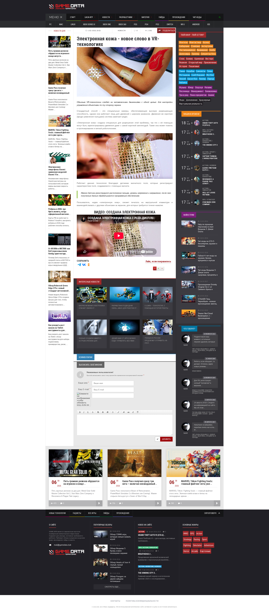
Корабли (190, 71)
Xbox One (107, 24)
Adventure (209, 545)
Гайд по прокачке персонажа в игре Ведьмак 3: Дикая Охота (205, 228)
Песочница (184, 91)
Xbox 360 (122, 24)
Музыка (182, 87)
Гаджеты (77, 513)
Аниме (211, 95)
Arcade (195, 551)
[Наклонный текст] (84, 412)
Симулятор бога (208, 53)
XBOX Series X (89, 24)
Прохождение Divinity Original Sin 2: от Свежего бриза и (207, 287)
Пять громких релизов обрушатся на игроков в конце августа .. (58, 53)
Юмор (190, 87)
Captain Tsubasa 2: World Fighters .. (209, 158)
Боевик (189, 58)
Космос (206, 42)
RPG (192, 533)
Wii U (183, 24)
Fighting (187, 545)
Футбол (210, 75)
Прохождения (178, 17)
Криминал (199, 58)
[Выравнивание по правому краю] (107, 412)
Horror (186, 551)
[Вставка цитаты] (128, 412)
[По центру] (102, 412)
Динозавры (184, 53)
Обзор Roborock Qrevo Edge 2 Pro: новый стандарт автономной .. (59, 288)
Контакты (115, 601)
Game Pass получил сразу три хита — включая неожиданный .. (139, 482)
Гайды (162, 17)
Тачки (209, 71)
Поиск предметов (198, 95)
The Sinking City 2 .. (147, 573)
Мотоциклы (184, 75)
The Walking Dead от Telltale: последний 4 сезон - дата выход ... (203, 413)
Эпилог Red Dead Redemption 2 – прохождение (205, 315)
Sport (204, 539)
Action (199, 533)
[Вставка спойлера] (137, 412)
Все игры (92, 513)
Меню (54, 17)
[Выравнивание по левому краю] (98, 412)
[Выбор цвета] (118, 412)
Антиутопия (207, 46)
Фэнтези (183, 42)
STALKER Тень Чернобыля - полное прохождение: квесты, (207, 301)
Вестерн (209, 58)
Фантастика (195, 42)
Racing (197, 539)
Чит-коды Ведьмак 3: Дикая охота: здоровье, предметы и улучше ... (204, 350)
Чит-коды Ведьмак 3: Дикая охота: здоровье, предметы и (208, 272)
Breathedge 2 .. (208, 134)
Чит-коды (197, 17)
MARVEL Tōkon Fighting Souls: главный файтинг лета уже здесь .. (59, 132)
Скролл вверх (210, 513)
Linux (73, 24)
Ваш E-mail (84, 389)
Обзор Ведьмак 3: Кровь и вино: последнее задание (118, 550)
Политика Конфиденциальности (142, 601)
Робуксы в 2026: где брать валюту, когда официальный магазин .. (59, 211)
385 (172, 503)
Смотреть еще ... (112, 587)
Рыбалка (183, 82)
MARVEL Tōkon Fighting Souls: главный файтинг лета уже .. (197, 482)
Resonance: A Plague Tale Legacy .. (208, 181)
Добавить (166, 439)
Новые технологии (57, 513)
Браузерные (204, 100)
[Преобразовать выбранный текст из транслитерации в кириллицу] (133, 412)
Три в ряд (183, 95)
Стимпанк (195, 46)
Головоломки (211, 91)
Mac (61, 24)
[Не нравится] (162, 268)
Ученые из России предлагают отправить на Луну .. (156, 340)
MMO (186, 533)
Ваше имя (83, 383)
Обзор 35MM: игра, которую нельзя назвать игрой (120, 536)
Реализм (183, 62)
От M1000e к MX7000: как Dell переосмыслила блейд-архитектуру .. (59, 251)
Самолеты (200, 71)
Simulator (197, 545)
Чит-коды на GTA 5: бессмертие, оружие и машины (207, 243)
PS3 (157, 24)
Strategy (187, 539)
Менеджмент (197, 91)
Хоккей (182, 78)
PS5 (135, 24)
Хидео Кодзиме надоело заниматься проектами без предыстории (203, 391)
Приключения (210, 62)
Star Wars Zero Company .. (208, 203)
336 (113, 503)
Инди (181, 100)
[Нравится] (158, 268)
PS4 (146, 24)
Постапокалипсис (187, 50)
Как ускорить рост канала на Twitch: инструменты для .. (57, 327)
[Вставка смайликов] (113, 412)
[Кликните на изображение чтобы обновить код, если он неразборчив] (84, 393)
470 (54, 503)
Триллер (195, 53)
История (183, 66)
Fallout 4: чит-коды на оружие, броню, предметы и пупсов (207, 258)
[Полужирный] (80, 412)
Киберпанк (184, 46)
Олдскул (199, 87)
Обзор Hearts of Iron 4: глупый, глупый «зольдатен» (120, 564)
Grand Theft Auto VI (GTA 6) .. (210, 124)
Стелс (182, 58)
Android (196, 24)
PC (50, 24)
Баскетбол (192, 78)
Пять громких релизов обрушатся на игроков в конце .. (81, 482)
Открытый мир (195, 62)
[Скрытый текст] (123, 412)
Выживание (202, 50)
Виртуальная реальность (190, 103)
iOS (208, 24)
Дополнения (191, 100)
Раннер (202, 78)
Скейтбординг (198, 75)
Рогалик (208, 87)
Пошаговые (194, 66)
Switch (170, 24)
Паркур (210, 78)
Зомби (212, 50)
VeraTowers (196, 371)
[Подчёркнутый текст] (88, 412)
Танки (182, 71)
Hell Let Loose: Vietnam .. (208, 194)
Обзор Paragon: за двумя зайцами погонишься (118, 578)
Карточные (205, 551)
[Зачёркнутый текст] (92, 412)
